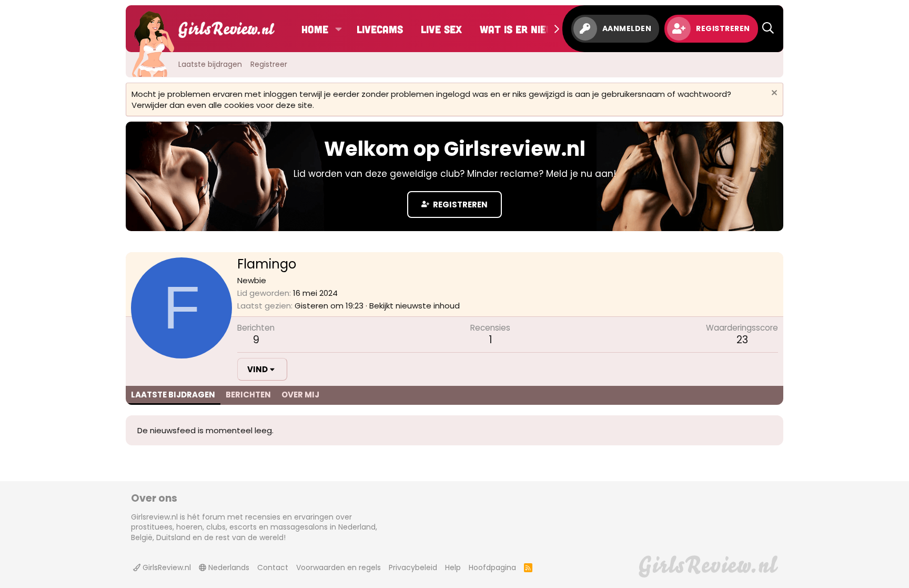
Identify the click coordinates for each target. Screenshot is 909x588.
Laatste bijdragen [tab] (173, 394)
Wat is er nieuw (520, 29)
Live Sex (441, 29)
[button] (338, 29)
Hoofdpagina (492, 567)
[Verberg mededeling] (773, 93)
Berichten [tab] (248, 394)
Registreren (459, 204)
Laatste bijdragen (210, 64)
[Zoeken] (768, 29)
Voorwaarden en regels (338, 567)
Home (314, 29)
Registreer (268, 64)
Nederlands (227, 567)
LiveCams (380, 29)
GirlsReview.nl (165, 567)
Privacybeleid (413, 567)
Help (453, 567)
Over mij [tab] (300, 394)
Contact (272, 567)
